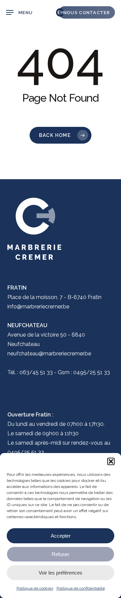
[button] (111, 461)
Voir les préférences (60, 573)
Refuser (60, 554)
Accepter (61, 536)
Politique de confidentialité (80, 588)
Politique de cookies (34, 588)
